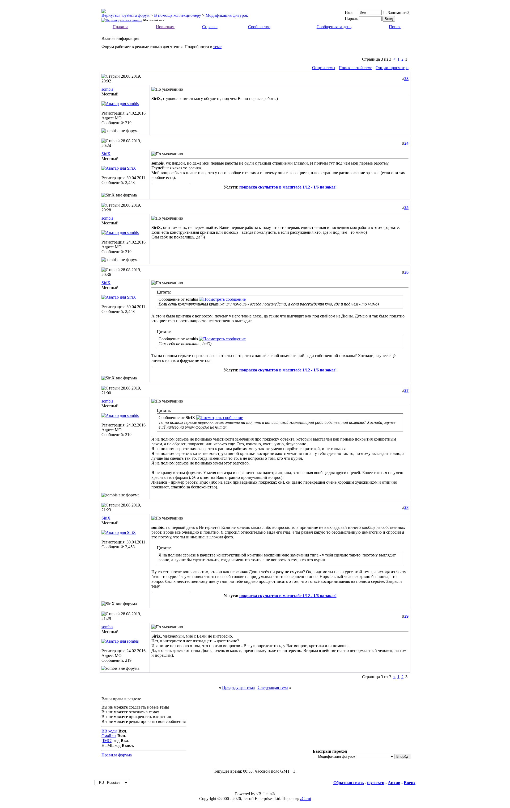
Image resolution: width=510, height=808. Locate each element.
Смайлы (108, 736)
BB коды (109, 731)
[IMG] (106, 740)
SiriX (105, 154)
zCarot (305, 798)
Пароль (351, 18)
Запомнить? (398, 12)
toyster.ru (375, 782)
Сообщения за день (334, 26)
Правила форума (116, 755)
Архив (394, 782)
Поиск (395, 26)
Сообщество (259, 26)
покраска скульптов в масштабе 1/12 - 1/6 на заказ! (288, 187)
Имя (348, 12)
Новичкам (165, 26)
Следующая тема (273, 687)
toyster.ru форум (135, 15)
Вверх (409, 782)
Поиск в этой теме (355, 67)
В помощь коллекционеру (177, 15)
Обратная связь (348, 782)
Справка (210, 26)
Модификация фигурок (227, 15)
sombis (107, 89)
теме (217, 46)
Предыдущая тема (238, 687)
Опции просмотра (392, 67)
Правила (120, 26)
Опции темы (323, 67)
